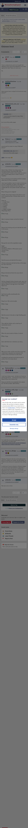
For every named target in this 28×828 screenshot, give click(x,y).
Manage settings (14, 428)
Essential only (14, 425)
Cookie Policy (11, 407)
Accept (14, 420)
